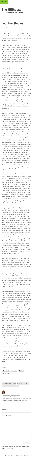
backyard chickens (6, 383)
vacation (16, 386)
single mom (5, 386)
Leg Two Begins (12, 23)
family (14, 383)
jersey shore (20, 383)
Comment (26, 442)
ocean (26, 383)
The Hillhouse (11, 9)
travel (10, 386)
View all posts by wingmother (20, 400)
